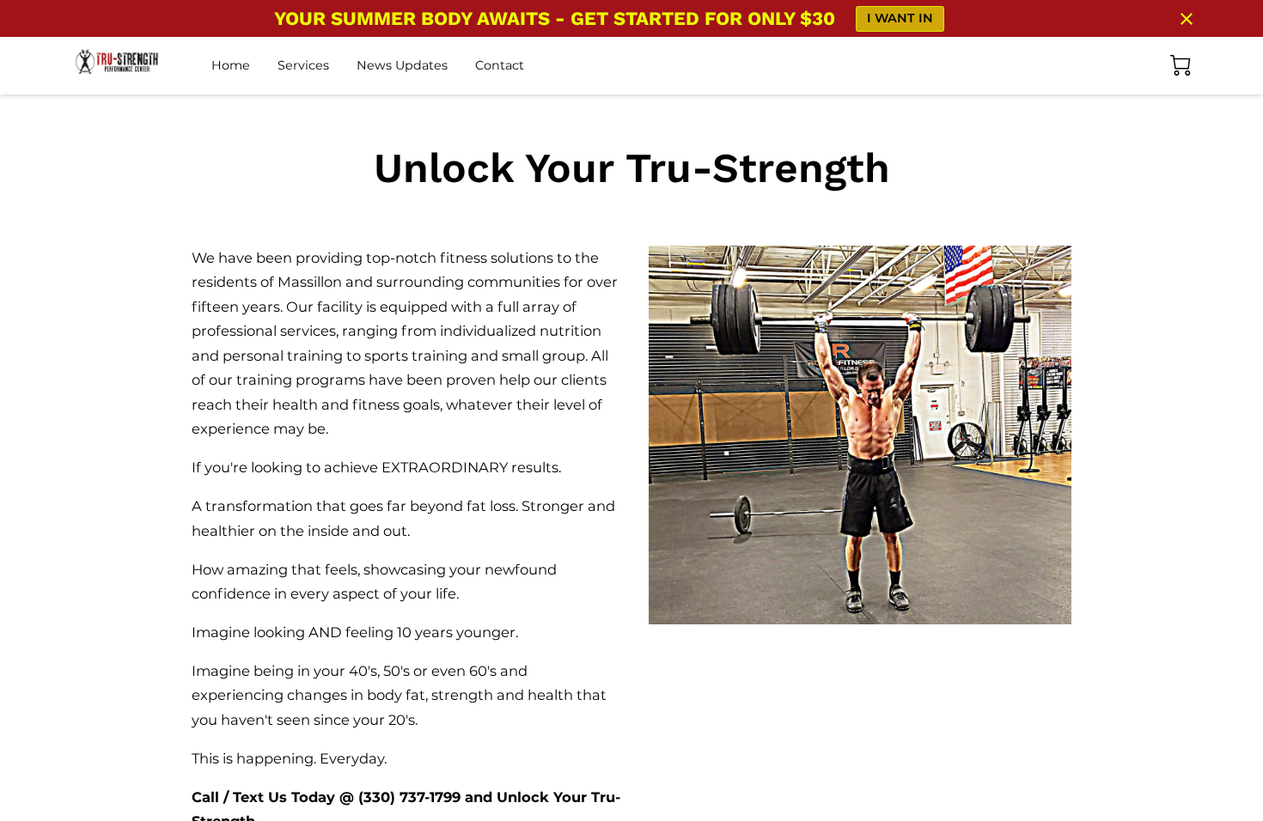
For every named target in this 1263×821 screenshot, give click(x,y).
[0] (1180, 65)
